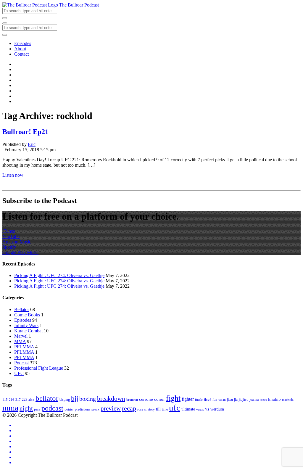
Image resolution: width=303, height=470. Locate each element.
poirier (69, 409)
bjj (74, 398)
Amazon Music (16, 241)
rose (140, 409)
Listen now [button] (12, 175)
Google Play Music (20, 252)
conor (159, 399)
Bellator (21, 309)
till (158, 409)
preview (111, 408)
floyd (207, 399)
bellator (47, 398)
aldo (31, 399)
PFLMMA (24, 346)
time (165, 409)
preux (95, 409)
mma (10, 407)
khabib (274, 399)
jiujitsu (243, 399)
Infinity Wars (26, 325)
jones (263, 399)
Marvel (21, 336)
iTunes (8, 231)
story (151, 409)
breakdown (111, 398)
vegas (200, 409)
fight (173, 398)
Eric (32, 144)
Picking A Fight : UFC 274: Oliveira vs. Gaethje (59, 275)
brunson (132, 399)
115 (5, 399)
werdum (217, 409)
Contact (21, 54)
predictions (82, 409)
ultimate (188, 409)
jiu (236, 399)
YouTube (11, 236)
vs (207, 408)
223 (24, 399)
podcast (52, 408)
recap (129, 408)
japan (222, 399)
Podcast (21, 362)
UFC (19, 373)
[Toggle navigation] (4, 23)
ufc (174, 407)
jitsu (230, 399)
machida (288, 399)
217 (18, 399)
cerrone (146, 399)
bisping (64, 399)
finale (199, 399)
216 (11, 399)
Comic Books (27, 314)
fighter (188, 399)
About (20, 48)
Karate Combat (28, 330)
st (145, 409)
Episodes (22, 43)
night (26, 408)
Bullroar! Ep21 (25, 132)
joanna (254, 399)
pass (37, 409)
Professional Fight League (38, 368)
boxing (87, 398)
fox (214, 399)
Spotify (9, 247)
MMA (20, 341)
